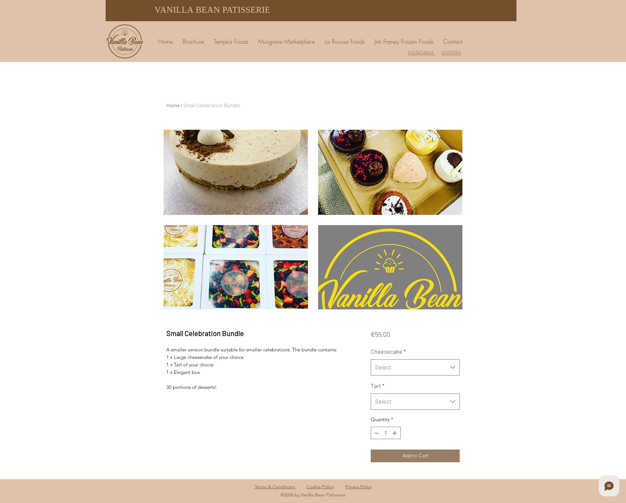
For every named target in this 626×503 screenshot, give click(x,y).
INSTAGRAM (421, 53)
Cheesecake (388, 351)
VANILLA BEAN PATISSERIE (212, 10)
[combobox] (415, 367)
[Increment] (395, 433)
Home (173, 105)
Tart (377, 385)
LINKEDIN (451, 53)
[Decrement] (376, 433)
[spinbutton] (385, 433)
